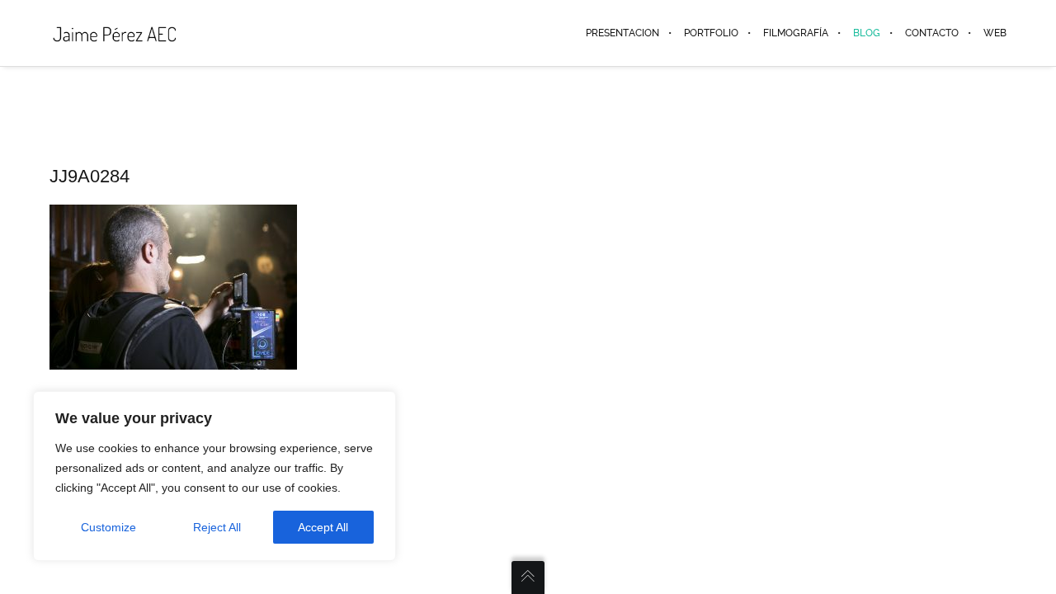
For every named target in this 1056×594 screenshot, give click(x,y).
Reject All (217, 527)
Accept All (323, 527)
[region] (214, 476)
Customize (108, 527)
